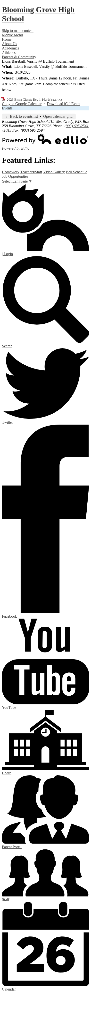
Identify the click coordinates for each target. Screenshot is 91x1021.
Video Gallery (54, 172)
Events (7, 108)
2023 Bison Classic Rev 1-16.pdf (28, 99)
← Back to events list (21, 116)
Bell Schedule (76, 172)
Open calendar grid (58, 116)
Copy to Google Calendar (21, 104)
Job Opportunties (15, 176)
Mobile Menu (12, 35)
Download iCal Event (63, 104)
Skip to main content (17, 31)
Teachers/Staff (31, 172)
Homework (10, 172)
